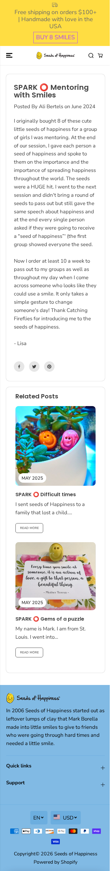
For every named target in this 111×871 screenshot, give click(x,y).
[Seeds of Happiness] (55, 55)
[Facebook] (19, 366)
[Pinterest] (49, 366)
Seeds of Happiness (75, 853)
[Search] (91, 55)
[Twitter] (34, 366)
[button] (10, 55)
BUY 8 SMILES (55, 37)
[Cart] (100, 55)
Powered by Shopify (55, 862)
